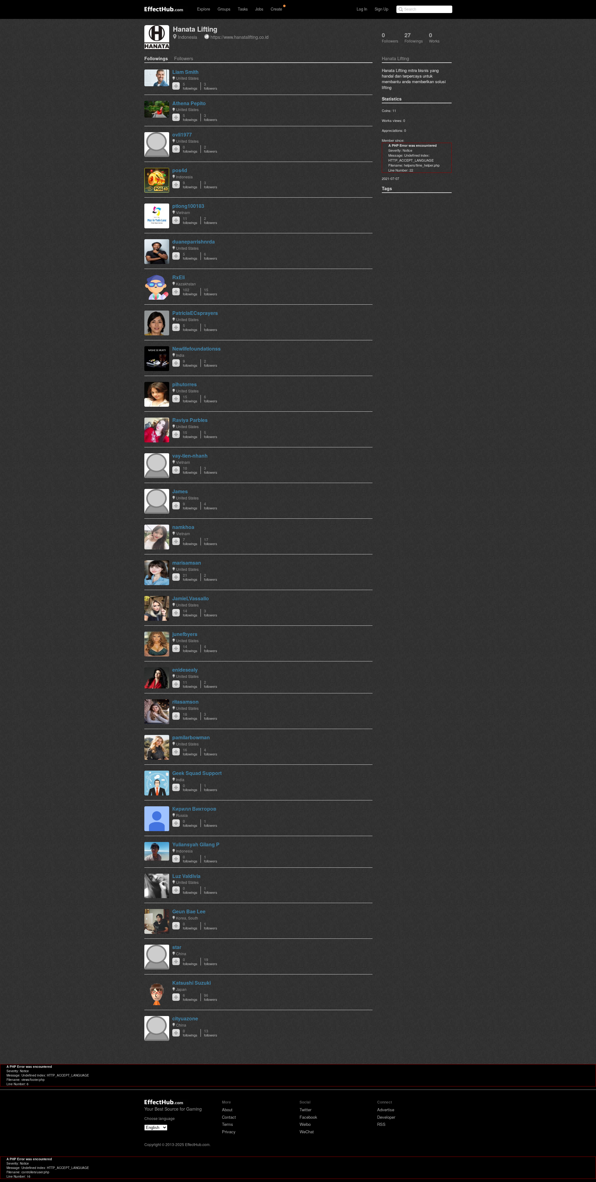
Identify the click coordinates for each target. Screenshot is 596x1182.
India (180, 355)
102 (190, 292)
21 (190, 577)
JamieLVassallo (190, 598)
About (227, 1110)
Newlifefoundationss (196, 348)
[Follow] (176, 86)
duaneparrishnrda (193, 241)
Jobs (259, 9)
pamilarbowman (191, 737)
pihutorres (184, 384)
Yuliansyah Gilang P (195, 844)
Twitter (305, 1110)
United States (187, 78)
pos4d (179, 170)
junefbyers (184, 634)
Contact (229, 1117)
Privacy (229, 1132)
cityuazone (185, 1018)
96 (210, 997)
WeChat (307, 1132)
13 (210, 1033)
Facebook (308, 1117)
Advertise (385, 1110)
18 (190, 716)
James (180, 491)
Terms (227, 1124)
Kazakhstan (186, 283)
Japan (181, 989)
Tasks (243, 9)
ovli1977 (182, 134)
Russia (182, 815)
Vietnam (183, 212)
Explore (203, 9)
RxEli (178, 277)
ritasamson (185, 701)
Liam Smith (185, 71)
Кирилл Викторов (194, 808)
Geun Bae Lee (188, 911)
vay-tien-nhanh (190, 455)
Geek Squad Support (197, 773)
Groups (224, 9)
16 (190, 752)
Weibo (305, 1124)
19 (210, 961)
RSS (381, 1124)
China (181, 953)
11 (190, 220)
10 (190, 470)
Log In (362, 9)
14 (190, 613)
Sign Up (381, 9)
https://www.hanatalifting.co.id (239, 37)
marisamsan (186, 562)
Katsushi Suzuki (191, 982)
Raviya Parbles (190, 419)
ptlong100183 (188, 205)
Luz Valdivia (186, 876)
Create (276, 9)
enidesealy (185, 669)
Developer (386, 1117)
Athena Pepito (189, 103)
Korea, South (187, 917)
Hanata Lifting (195, 29)
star (176, 947)
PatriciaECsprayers (195, 312)
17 (210, 541)
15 (210, 292)
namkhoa (183, 527)
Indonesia (187, 37)
